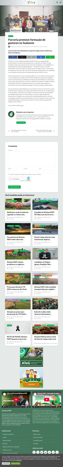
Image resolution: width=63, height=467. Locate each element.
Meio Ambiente (43, 200)
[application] (16, 400)
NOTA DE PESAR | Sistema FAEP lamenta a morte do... (17, 338)
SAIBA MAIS (19, 460)
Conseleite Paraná (37, 440)
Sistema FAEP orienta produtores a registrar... (16, 263)
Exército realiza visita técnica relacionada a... (43, 313)
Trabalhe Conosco (7, 450)
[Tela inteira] (28, 407)
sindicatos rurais (20, 420)
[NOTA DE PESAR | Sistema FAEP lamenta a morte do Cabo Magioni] (18, 328)
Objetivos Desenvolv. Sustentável (11, 446)
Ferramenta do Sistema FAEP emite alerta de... (16, 238)
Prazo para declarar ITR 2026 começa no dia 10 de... (17, 288)
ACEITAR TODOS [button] (15, 463)
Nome (9, 168)
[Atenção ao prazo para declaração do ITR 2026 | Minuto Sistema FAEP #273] (18, 303)
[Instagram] (34, 452)
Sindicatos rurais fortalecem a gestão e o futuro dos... (17, 213)
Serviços (10, 36)
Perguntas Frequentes (8, 434)
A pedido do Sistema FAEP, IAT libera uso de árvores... (44, 213)
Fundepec (35, 443)
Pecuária (37, 225)
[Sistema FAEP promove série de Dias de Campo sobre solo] (45, 328)
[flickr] (53, 452)
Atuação (9, 200)
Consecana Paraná (37, 437)
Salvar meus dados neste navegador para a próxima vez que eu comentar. (25, 174)
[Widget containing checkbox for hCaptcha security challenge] (19, 179)
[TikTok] (49, 452)
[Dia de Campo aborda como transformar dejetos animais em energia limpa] (45, 229)
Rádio (19, 300)
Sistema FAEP (22, 415)
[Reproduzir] (4, 407)
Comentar (37, 46)
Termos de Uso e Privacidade (10, 453)
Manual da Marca (7, 440)
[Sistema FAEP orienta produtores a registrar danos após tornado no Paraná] (18, 253)
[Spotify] (57, 452)
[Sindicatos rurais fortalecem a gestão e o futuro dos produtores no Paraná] (18, 204)
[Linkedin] (41, 452)
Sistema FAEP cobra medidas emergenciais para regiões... (45, 288)
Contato (5, 437)
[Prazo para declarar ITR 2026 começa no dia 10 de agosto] (18, 278)
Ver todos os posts (21, 122)
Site (40, 168)
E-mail (25, 168)
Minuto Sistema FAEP (12, 300)
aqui (22, 105)
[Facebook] (37, 452)
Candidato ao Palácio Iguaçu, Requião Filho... (43, 263)
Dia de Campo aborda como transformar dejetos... (44, 238)
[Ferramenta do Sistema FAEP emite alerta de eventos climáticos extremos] (18, 229)
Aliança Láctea (36, 434)
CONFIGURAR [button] (6, 463)
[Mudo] (26, 407)
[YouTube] (45, 452)
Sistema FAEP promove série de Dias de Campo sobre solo (45, 338)
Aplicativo (5, 443)
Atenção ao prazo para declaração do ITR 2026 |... (17, 313)
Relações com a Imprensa (15, 46)
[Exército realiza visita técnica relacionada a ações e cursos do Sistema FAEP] (45, 303)
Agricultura (10, 250)
